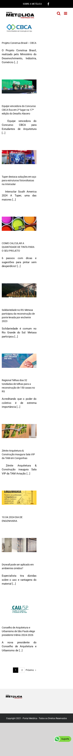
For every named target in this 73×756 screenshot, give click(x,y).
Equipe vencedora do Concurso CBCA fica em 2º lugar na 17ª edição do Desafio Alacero (19, 110)
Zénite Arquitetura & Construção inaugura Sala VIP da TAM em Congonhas (18, 454)
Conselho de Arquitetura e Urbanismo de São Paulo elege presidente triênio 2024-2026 (18, 631)
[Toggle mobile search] (58, 13)
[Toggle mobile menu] (66, 13)
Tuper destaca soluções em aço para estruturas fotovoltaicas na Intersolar (19, 180)
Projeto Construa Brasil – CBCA (19, 43)
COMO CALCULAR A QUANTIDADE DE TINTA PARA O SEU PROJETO (18, 247)
